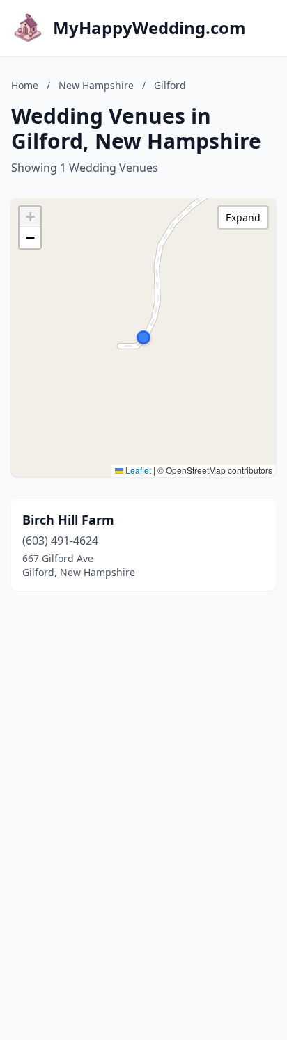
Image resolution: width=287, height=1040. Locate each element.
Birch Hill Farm (68, 519)
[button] (143, 337)
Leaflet (137, 470)
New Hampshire (96, 85)
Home (24, 85)
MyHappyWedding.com (149, 28)
